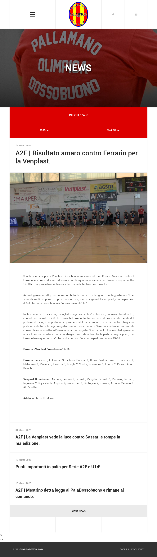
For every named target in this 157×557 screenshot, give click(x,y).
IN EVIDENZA (77, 115)
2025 (42, 130)
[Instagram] (135, 14)
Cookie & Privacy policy (132, 549)
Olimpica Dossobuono (31, 549)
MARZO (111, 130)
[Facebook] (112, 14)
